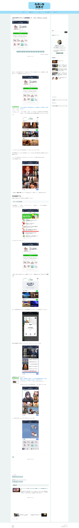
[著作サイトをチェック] (13, 481)
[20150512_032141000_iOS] (30, 292)
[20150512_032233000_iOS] (30, 401)
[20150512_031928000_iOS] (30, 326)
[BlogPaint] (30, 223)
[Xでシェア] (19, 51)
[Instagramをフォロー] (18, 481)
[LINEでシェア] (37, 51)
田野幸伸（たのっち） (59, 45)
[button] (42, 51)
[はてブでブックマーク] (28, 51)
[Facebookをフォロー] (16, 481)
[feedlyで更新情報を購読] (20, 481)
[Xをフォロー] (15, 481)
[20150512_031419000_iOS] (30, 90)
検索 (53, 30)
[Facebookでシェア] (23, 51)
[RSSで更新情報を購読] (22, 481)
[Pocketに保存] (33, 51)
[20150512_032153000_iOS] (30, 131)
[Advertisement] (30, 63)
